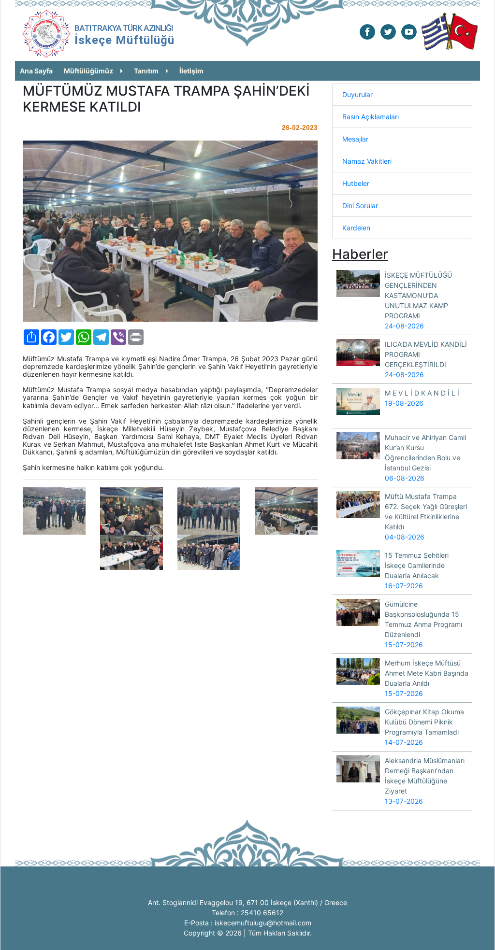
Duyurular (357, 94)
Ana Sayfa (36, 71)
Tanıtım (146, 71)
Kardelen (356, 228)
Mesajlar (355, 139)
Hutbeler (355, 183)
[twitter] (388, 31)
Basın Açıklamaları (370, 117)
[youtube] (409, 31)
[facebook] (367, 31)
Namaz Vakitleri (367, 161)
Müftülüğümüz (88, 71)
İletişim (191, 71)
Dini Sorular (360, 205)
